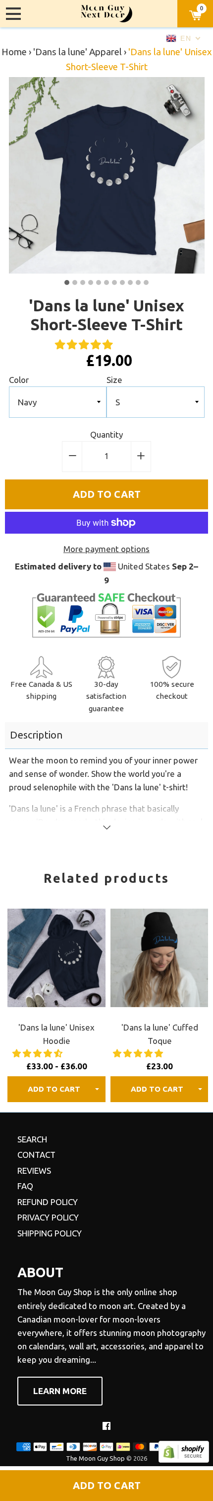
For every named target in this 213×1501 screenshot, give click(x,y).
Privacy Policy (48, 1217)
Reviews (34, 1170)
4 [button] (90, 282)
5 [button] (98, 282)
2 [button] (74, 282)
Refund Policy (47, 1202)
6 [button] (106, 282)
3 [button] (82, 282)
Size (114, 379)
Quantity (106, 434)
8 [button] (122, 282)
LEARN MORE (60, 1391)
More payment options (106, 549)
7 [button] (114, 282)
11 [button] (146, 282)
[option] (107, 175)
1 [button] (66, 282)
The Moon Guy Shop (95, 1458)
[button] (85, 344)
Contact (36, 1154)
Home (14, 52)
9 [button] (130, 282)
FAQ (25, 1186)
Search (32, 1139)
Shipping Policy (49, 1233)
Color (19, 379)
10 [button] (138, 282)
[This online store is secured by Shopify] (184, 1459)
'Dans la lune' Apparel (77, 52)
